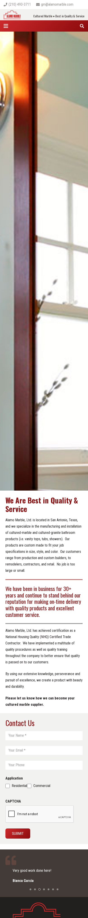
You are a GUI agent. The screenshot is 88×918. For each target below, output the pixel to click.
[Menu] (6, 26)
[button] (30, 889)
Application (14, 778)
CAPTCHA (13, 801)
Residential (19, 786)
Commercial (41, 786)
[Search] (81, 26)
